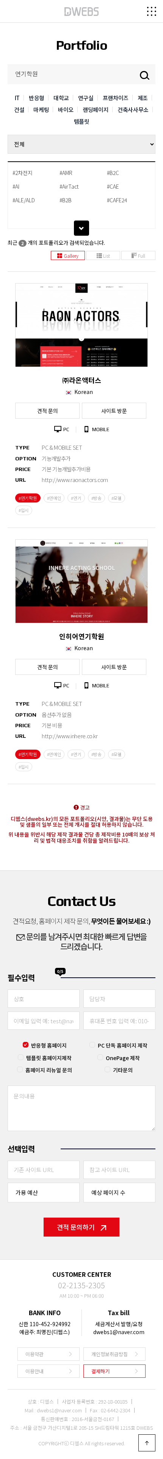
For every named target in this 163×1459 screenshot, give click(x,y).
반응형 (36, 98)
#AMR (66, 172)
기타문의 (123, 1070)
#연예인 (54, 498)
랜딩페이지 (95, 109)
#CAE (113, 186)
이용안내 (34, 1371)
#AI (16, 186)
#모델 (116, 498)
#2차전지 (23, 172)
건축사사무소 (133, 109)
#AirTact (69, 186)
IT (17, 98)
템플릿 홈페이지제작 (49, 1058)
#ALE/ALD (24, 200)
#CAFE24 (117, 200)
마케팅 (41, 109)
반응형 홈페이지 (49, 1045)
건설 (19, 109)
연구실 (86, 98)
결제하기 (100, 1371)
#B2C (113, 172)
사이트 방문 (114, 410)
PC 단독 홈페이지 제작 (122, 1045)
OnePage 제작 (123, 1058)
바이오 (66, 109)
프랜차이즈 (116, 98)
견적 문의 (47, 410)
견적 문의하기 (76, 1227)
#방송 (96, 498)
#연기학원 (28, 498)
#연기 (76, 498)
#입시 (24, 510)
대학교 (61, 98)
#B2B (66, 200)
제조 (143, 98)
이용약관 (34, 1354)
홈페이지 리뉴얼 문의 (48, 1070)
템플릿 (81, 121)
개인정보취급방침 (109, 1354)
